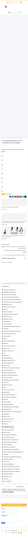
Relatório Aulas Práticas (9, 447)
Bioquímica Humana (8, 319)
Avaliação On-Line (7, 304)
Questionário (6, 432)
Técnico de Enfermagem (8, 464)
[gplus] (11, 533)
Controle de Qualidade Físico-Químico (12, 331)
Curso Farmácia (7, 336)
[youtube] (19, 533)
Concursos (6, 328)
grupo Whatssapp (7, 476)
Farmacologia (6, 365)
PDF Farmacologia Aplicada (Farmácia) (12, 411)
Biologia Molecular (8, 311)
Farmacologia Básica (8, 370)
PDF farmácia (6, 414)
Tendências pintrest (8, 459)
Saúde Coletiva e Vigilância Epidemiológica (13, 451)
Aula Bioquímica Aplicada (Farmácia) (11, 299)
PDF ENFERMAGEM (7, 409)
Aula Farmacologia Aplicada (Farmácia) (12, 302)
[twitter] (6, 533)
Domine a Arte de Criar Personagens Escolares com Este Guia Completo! (13, 236)
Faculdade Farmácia (8, 358)
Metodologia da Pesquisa (9, 394)
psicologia (5, 478)
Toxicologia (6, 461)
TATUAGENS (6, 454)
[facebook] (9, 533)
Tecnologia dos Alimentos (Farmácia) (12, 456)
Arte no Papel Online (21, 530)
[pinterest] (21, 533)
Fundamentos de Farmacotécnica (11, 380)
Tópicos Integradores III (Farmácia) (11, 471)
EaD (4, 353)
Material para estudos (8, 389)
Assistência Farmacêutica (9, 289)
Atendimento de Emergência (9, 292)
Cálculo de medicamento (9, 341)
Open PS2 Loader (7, 401)
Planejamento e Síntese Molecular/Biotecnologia (8, 427)
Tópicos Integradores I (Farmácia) (11, 466)
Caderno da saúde (7, 324)
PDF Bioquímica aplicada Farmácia (11, 406)
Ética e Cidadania (7, 481)
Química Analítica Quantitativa (10, 439)
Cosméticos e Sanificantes (9, 333)
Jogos (4, 387)
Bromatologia (6, 321)
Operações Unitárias (8, 404)
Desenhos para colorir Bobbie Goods (10, 207)
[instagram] (14, 533)
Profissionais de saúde (8, 430)
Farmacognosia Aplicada (9, 360)
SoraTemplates (6, 530)
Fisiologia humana (7, 377)
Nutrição (5, 399)
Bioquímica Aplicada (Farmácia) (10, 314)
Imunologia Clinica (7, 384)
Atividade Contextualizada (9, 294)
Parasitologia (6, 416)
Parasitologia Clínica (8, 419)
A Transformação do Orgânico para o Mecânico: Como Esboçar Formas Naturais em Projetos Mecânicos (14, 222)
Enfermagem (6, 355)
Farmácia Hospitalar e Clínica (10, 375)
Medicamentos (6, 392)
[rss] (16, 533)
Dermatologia (6, 348)
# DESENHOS (8, 194)
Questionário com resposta (10, 434)
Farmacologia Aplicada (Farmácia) (11, 367)
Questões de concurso (8, 437)
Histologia (6, 382)
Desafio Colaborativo (8, 350)
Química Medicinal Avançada (10, 442)
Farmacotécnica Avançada (9, 372)
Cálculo (5, 338)
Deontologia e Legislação (9, 345)
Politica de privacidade (8, 487)
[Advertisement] (14, 76)
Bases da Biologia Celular (9, 306)
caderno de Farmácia (8, 473)
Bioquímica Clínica (7, 316)
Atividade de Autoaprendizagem (10, 297)
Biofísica (5, 309)
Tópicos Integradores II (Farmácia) (11, 469)
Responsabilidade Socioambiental (11, 449)
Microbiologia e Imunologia (10, 397)
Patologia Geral (7, 421)
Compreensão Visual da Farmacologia (12, 326)
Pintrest (5, 423)
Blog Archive (20, 486)
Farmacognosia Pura (8, 363)
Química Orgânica (7, 444)
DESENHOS (6, 145)
